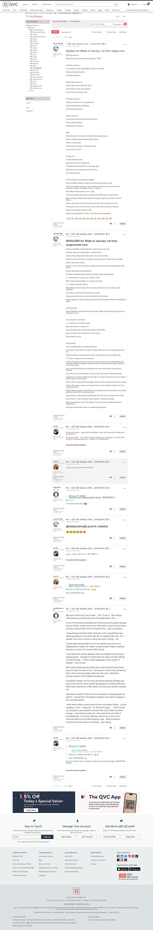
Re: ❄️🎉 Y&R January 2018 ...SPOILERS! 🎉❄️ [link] (68, 13)
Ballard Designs (76, 900)
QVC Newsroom (70, 864)
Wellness (35, 63)
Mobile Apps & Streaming (48, 871)
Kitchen (34, 50)
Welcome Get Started (38, 32)
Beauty (76, 10)
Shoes (93, 10)
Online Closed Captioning (51, 920)
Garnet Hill (94, 900)
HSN (68, 900)
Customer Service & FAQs (22, 864)
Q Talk (34, 84)
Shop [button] (25, 4)
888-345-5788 (18, 856)
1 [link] (53, 37)
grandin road (103, 900)
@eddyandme (74, 526)
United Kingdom (110, 920)
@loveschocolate (80, 643)
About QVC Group (71, 860)
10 (59, 779)
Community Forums (46, 856)
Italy (97, 920)
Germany (91, 920)
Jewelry (84, 10)
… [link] (62, 37)
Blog (40, 860)
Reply (123, 224)
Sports (34, 66)
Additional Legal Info (67, 920)
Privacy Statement (69, 904)
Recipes (35, 52)
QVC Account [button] (87, 837)
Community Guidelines (20, 920)
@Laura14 (74, 495)
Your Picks (6, 10)
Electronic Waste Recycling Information (64, 923)
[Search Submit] (116, 4)
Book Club (35, 70)
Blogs (32, 90)
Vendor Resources (97, 856)
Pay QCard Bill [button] (109, 837)
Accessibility (28, 926)
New (14, 10)
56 (65, 37)
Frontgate (86, 900)
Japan (102, 920)
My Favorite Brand (37, 30)
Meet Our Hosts (44, 864)
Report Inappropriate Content (58, 223)
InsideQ (34, 34)
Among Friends (37, 79)
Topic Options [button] (65, 32)
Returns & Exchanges (20, 871)
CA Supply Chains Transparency (40, 923)
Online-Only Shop (37, 10)
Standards (29, 111)
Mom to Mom (36, 75)
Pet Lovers (35, 72)
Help (124, 16)
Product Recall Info (19, 875)
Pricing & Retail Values (35, 920)
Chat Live (16, 860)
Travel (34, 81)
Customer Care (37, 88)
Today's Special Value (39, 36)
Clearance (50, 10)
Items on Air (46, 4)
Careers (94, 864)
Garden (59, 10)
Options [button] (125, 44)
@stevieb (73, 584)
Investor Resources (72, 871)
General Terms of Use (82, 904)
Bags (100, 10)
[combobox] (84, 4)
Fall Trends (23, 10)
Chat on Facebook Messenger (23, 868)
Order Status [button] (66, 837)
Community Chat (37, 77)
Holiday (34, 57)
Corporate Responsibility (73, 868)
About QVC (69, 856)
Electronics (116, 10)
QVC (26, 13)
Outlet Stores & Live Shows (48, 868)
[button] (129, 4)
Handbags (35, 43)
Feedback (42, 875)
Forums (41, 13)
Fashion (68, 10)
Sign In (118, 16)
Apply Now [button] (130, 837)
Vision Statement (18, 926)
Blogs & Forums (33, 13)
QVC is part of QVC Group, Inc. (56, 900)
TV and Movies (49, 13)
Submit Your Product (98, 860)
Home (107, 10)
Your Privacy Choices (19, 923)
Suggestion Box (37, 86)
